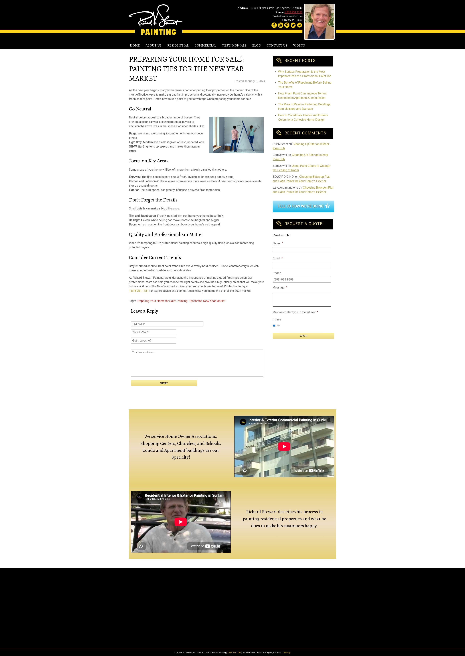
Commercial (205, 45)
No (278, 325)
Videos (299, 45)
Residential (178, 45)
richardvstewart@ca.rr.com (290, 16)
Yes (279, 319)
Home (135, 45)
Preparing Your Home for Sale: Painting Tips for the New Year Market (181, 300)
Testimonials (234, 45)
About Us (154, 45)
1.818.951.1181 (293, 12)
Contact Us (277, 45)
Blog (256, 45)
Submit (303, 336)
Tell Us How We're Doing (300, 206)
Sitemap (287, 652)
